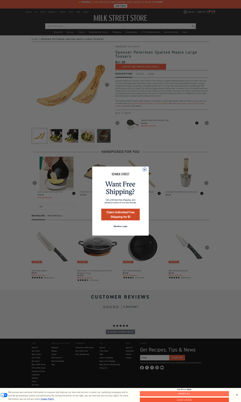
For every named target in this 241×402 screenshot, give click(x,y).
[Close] (237, 394)
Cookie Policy (47, 398)
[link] (120, 197)
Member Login (120, 226)
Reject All (184, 394)
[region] (120, 395)
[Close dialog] (144, 169)
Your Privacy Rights (184, 389)
